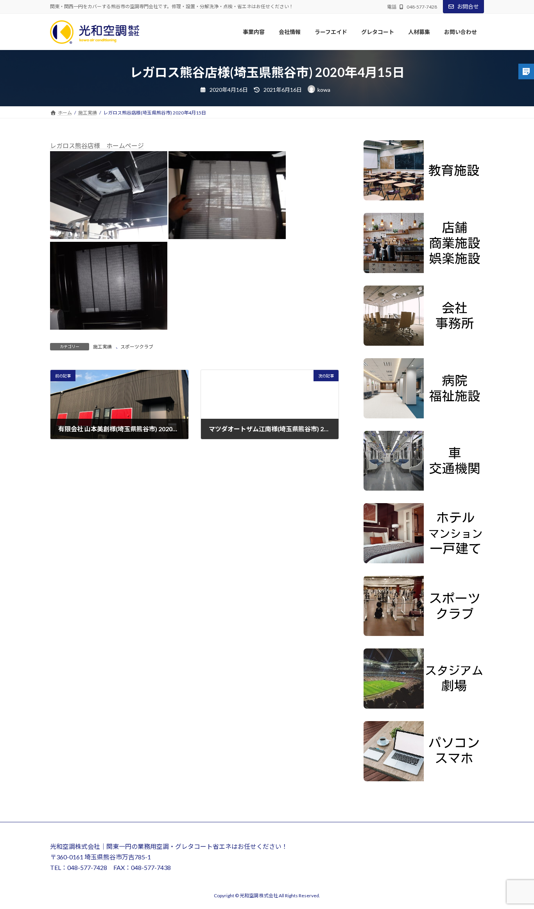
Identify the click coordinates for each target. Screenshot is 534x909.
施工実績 (102, 347)
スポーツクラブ (136, 347)
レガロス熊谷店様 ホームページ (97, 145)
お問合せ (468, 6)
